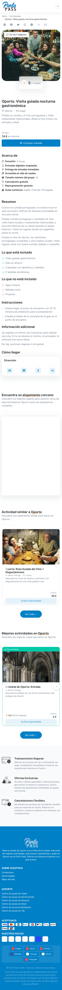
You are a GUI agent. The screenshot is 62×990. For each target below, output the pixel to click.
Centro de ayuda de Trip (13, 910)
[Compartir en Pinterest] (5, 24)
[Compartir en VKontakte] (39, 24)
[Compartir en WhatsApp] (25, 24)
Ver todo (29, 614)
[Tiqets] (4, 939)
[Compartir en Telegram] (32, 24)
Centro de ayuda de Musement (16, 907)
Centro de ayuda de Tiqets (14, 893)
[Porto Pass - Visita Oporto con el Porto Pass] (9, 6)
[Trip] (38, 939)
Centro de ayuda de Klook (14, 904)
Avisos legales (8, 876)
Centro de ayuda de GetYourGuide (18, 897)
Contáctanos (8, 872)
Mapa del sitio (8, 879)
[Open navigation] (57, 6)
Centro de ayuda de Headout (15, 900)
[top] (55, 983)
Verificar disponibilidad (31, 601)
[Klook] (25, 939)
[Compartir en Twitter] (18, 24)
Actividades (15, 16)
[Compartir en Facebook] (12, 24)
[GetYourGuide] (11, 939)
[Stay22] (45, 939)
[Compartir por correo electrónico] (46, 24)
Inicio (4, 16)
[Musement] (32, 939)
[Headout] (18, 939)
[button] (31, 55)
